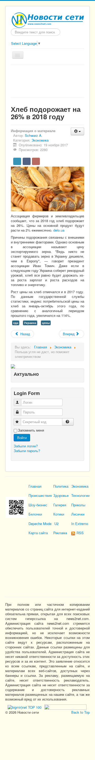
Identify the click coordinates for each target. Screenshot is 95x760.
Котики (58, 514)
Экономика (40, 140)
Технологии (80, 495)
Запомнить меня (31, 430)
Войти (22, 437)
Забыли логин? (26, 445)
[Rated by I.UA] (65, 706)
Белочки (35, 514)
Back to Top (80, 712)
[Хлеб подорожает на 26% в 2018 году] (47, 188)
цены (46, 323)
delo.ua (58, 230)
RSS (79, 532)
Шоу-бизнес (37, 504)
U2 (56, 523)
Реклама (60, 532)
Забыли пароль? (27, 450)
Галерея (59, 504)
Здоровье (61, 495)
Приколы (78, 504)
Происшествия (40, 495)
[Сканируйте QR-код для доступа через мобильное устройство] (16, 506)
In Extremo (79, 523)
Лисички (77, 514)
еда (15, 323)
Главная (34, 486)
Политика (60, 486)
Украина (30, 323)
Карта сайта (38, 532)
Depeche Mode (39, 523)
